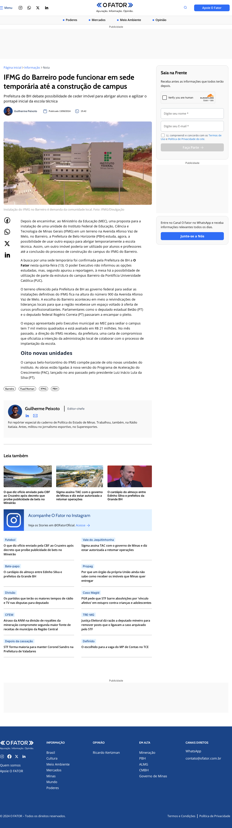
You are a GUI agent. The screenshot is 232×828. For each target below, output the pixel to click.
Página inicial (12, 68)
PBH (142, 758)
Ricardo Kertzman (106, 752)
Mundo (51, 782)
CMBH (144, 770)
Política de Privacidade (214, 816)
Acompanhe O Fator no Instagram (59, 515)
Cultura (51, 758)
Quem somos (10, 765)
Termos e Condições (181, 816)
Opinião (161, 20)
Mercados (98, 20)
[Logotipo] (114, 8)
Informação (32, 68)
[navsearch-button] (185, 7)
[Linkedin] (46, 8)
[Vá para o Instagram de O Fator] (2, 756)
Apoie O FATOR (11, 771)
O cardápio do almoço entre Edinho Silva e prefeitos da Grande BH (33, 574)
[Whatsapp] (29, 8)
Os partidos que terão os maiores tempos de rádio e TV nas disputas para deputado (38, 600)
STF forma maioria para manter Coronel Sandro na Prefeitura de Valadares (38, 649)
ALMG (143, 764)
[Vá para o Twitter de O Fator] (16, 756)
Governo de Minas (153, 776)
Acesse (81, 525)
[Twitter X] (38, 8)
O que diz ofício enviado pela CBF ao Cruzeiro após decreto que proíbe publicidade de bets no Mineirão (39, 550)
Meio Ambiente (130, 20)
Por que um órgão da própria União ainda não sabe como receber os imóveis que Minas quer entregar (113, 576)
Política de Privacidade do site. (186, 139)
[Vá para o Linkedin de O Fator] (24, 756)
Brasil (50, 752)
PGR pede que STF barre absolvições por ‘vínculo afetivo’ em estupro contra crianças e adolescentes (116, 600)
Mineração (147, 752)
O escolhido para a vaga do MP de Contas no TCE (115, 647)
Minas (51, 776)
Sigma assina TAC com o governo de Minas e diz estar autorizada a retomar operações (114, 548)
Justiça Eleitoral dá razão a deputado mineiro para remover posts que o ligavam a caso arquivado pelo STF (115, 625)
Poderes (71, 20)
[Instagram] (20, 8)
